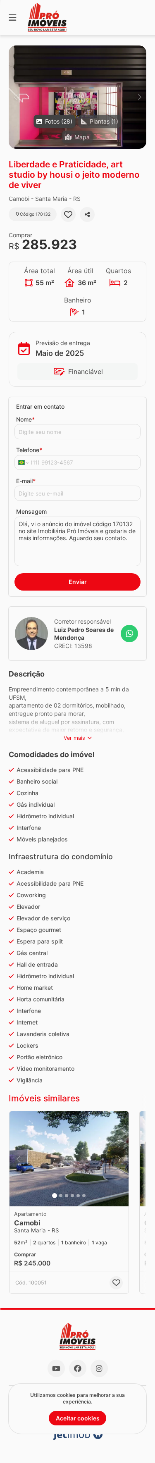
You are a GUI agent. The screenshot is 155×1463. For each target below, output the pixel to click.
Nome (25, 419)
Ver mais (74, 738)
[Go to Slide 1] (54, 1195)
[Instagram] (99, 1368)
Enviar (78, 581)
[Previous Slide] (15, 97)
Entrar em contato (40, 406)
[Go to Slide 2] (60, 1195)
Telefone (29, 449)
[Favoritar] (68, 214)
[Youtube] (56, 1368)
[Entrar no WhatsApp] (129, 633)
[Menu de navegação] (12, 17)
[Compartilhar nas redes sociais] (87, 214)
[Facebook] (77, 1368)
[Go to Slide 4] (72, 1195)
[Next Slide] (139, 97)
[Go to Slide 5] (78, 1195)
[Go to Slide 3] (66, 1195)
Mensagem (31, 511)
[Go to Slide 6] (84, 1195)
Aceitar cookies (78, 1418)
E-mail (26, 480)
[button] (77, 97)
